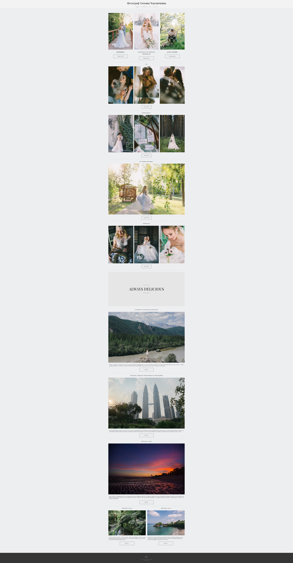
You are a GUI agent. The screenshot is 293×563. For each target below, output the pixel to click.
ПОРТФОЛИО (144, 6)
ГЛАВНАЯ (137, 6)
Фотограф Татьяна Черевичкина (146, 3)
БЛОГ (150, 6)
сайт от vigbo (146, 560)
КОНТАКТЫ (155, 6)
